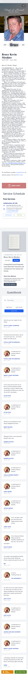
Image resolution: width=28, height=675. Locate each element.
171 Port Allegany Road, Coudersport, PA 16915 (12, 211)
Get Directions (8, 215)
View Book (7, 260)
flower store (19, 175)
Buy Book (16, 260)
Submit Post (14, 311)
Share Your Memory (10, 284)
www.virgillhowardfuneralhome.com (15, 163)
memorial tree (21, 172)
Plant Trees (19, 215)
